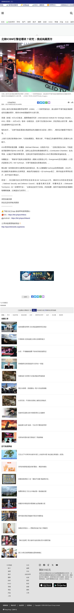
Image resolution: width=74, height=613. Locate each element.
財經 (45, 22)
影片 (9, 568)
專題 (9, 589)
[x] (52, 565)
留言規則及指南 (3, 305)
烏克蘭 (54, 315)
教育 (27, 583)
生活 (66, 22)
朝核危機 (23, 315)
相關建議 (5, 605)
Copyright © (38, 605)
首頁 (2, 22)
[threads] (48, 565)
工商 (27, 593)
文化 (27, 571)
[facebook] (44, 565)
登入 (34, 310)
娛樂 (27, 586)
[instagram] (39, 565)
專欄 (56, 22)
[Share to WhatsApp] (46, 102)
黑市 (8, 315)
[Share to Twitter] (41, 102)
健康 (72, 22)
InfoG (51, 22)
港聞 (29, 22)
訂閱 (45, 310)
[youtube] (56, 565)
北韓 (30, 315)
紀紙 (27, 577)
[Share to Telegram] (43, 102)
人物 (9, 596)
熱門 (23, 22)
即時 (18, 22)
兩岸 (34, 22)
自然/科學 (28, 574)
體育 (27, 580)
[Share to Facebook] (38, 102)
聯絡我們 (13, 605)
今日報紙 (9, 565)
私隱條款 (29, 605)
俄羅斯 (61, 315)
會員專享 (11, 22)
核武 (47, 315)
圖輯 (27, 589)
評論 (61, 22)
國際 (39, 22)
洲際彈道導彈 (39, 315)
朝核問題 (15, 315)
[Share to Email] (49, 102)
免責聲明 (21, 605)
